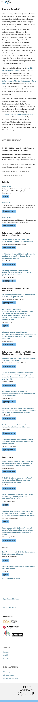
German (6, 652)
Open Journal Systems (11, 599)
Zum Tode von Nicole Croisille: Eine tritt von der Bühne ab (18, 553)
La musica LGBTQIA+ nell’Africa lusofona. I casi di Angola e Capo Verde (19, 359)
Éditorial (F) (6, 217)
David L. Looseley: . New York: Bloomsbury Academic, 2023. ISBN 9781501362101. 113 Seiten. (17, 497)
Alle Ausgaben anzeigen (11, 578)
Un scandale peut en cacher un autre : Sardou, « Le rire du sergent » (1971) (19, 296)
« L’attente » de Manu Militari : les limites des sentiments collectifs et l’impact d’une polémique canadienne (18, 256)
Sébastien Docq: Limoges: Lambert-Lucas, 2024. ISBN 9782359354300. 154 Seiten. (18, 513)
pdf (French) (10, 226)
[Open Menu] (2, 2)
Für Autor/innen (8, 675)
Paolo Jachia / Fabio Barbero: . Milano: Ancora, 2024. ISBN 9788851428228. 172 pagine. (17, 531)
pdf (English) (10, 211)
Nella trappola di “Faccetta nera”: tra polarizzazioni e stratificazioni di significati (17, 240)
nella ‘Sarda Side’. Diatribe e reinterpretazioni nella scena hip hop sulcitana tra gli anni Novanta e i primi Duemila (19, 410)
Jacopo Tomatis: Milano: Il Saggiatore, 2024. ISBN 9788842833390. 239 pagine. (18, 463)
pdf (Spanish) (10, 344)
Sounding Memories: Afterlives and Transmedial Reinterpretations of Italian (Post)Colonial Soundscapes (16, 273)
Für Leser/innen (8, 672)
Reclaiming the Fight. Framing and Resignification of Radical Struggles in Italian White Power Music (18, 393)
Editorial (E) (6, 203)
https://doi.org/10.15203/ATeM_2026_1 (18, 172)
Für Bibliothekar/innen (10, 678)
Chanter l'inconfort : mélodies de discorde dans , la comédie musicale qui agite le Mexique (17, 441)
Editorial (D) (6, 186)
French (5, 658)
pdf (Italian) (10, 248)
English (5, 655)
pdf (6, 196)
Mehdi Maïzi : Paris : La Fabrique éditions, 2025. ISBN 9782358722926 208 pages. (17, 480)
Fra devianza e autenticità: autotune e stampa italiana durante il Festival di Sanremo (19, 426)
